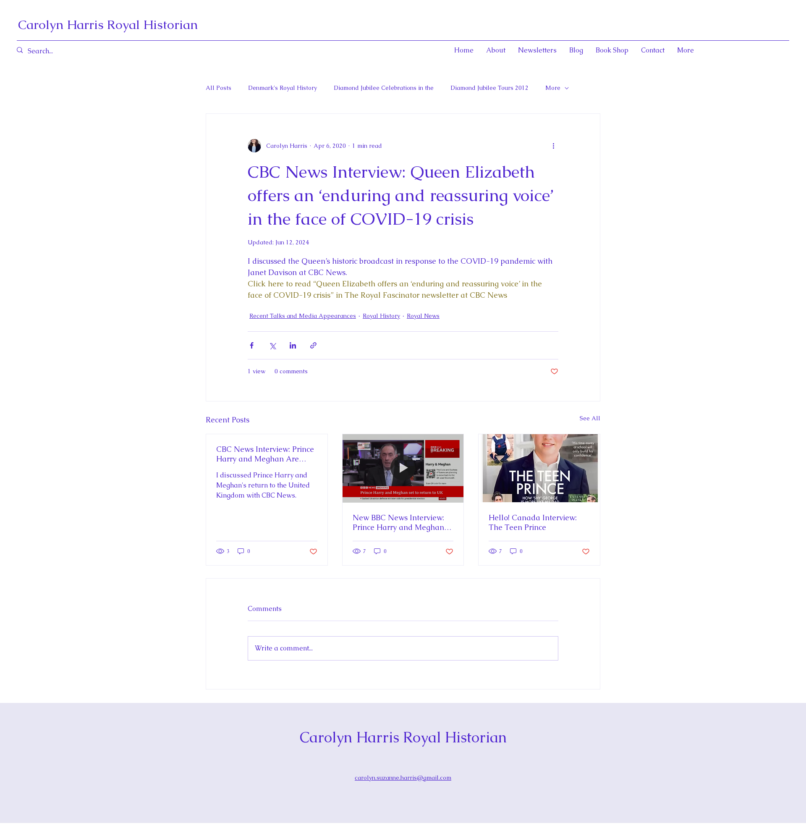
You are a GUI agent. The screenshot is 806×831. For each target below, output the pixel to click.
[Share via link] (313, 345)
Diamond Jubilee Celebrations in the (384, 88)
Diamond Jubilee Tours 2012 (489, 88)
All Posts (218, 88)
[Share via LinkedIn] (293, 345)
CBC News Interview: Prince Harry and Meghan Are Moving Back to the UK (265, 454)
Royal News (423, 316)
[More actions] (553, 146)
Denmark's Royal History (282, 88)
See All (590, 418)
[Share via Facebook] (252, 345)
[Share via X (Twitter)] (272, 345)
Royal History (381, 316)
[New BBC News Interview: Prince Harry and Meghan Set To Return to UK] (403, 468)
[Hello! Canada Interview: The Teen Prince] (539, 468)
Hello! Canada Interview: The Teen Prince (533, 522)
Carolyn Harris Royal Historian (108, 24)
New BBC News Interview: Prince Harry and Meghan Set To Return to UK (398, 522)
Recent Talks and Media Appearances (302, 316)
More (552, 88)
